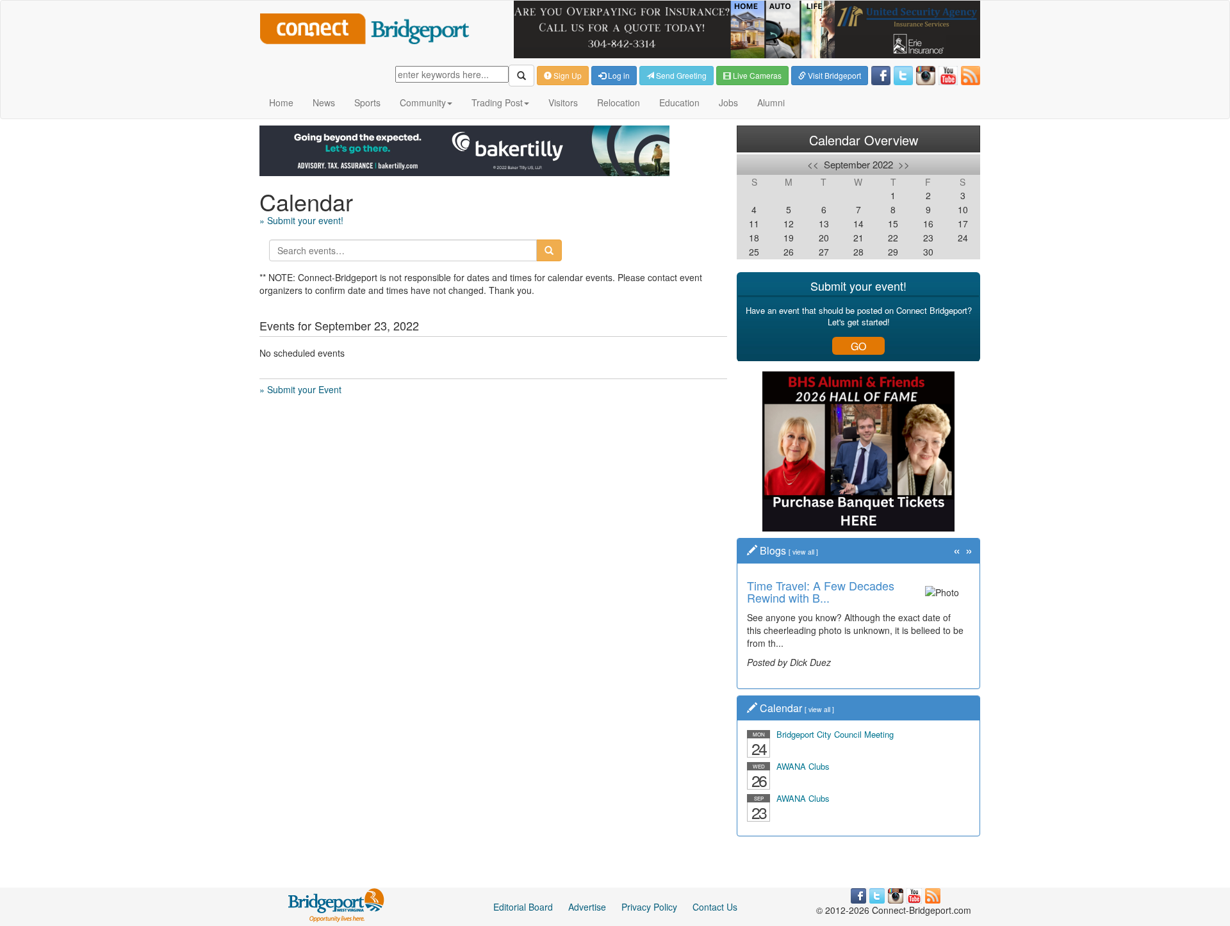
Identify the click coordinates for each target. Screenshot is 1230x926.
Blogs (773, 550)
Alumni (771, 102)
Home (281, 102)
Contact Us (715, 906)
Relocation (618, 102)
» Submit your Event (300, 389)
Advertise (587, 906)
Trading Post (497, 102)
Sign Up (567, 75)
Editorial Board (523, 906)
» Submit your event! (301, 220)
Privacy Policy (649, 906)
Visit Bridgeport (833, 75)
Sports (367, 102)
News (324, 102)
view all (803, 551)
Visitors (563, 102)
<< (813, 164)
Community (423, 102)
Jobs (728, 102)
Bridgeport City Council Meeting (835, 734)
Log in (618, 75)
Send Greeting (680, 75)
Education (679, 102)
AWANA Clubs (803, 766)
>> (904, 164)
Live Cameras (756, 75)
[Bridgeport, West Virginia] (337, 904)
